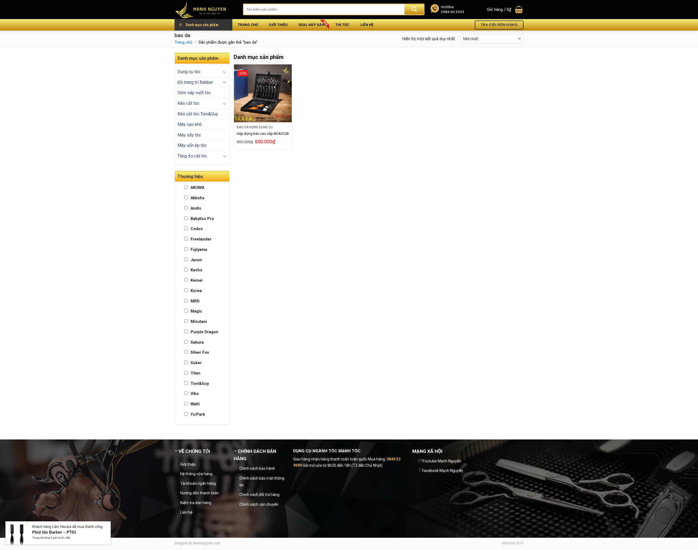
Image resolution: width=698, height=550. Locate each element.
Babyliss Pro (202, 218)
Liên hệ (367, 25)
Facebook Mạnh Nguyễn (442, 470)
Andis (196, 208)
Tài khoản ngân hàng (198, 483)
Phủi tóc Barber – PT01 (54, 532)
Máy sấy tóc (189, 135)
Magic (196, 311)
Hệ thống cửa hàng (196, 474)
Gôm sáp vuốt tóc (194, 92)
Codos (197, 229)
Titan (195, 373)
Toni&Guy (200, 383)
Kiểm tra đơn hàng (195, 503)
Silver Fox (200, 352)
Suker (196, 363)
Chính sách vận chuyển (258, 504)
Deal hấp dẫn (311, 25)
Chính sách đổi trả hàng (259, 494)
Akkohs (197, 198)
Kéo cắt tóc (188, 103)
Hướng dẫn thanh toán (199, 493)
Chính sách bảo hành (257, 468)
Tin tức (342, 25)
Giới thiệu (278, 25)
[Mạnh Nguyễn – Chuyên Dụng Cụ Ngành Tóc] (204, 9)
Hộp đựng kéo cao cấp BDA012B (263, 134)
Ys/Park (198, 414)
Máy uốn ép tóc (192, 145)
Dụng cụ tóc (188, 71)
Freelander (201, 239)
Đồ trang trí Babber (195, 82)
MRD (195, 301)
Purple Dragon (204, 332)
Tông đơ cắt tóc (192, 156)
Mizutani (199, 321)
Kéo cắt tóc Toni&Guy (197, 114)
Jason (196, 260)
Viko (195, 393)
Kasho (196, 270)
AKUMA (197, 187)
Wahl (195, 404)
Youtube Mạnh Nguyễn (441, 461)
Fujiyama (199, 249)
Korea (196, 291)
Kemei (197, 280)
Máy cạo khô (189, 124)
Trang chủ (248, 25)
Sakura (197, 342)
